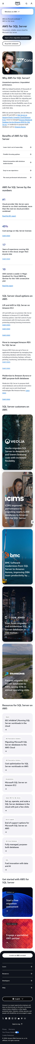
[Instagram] (12, 1019)
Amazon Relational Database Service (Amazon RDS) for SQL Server (17, 122)
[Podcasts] (22, 1019)
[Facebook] (6, 1019)
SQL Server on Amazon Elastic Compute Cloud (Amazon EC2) (16, 117)
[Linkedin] (9, 1019)
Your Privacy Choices (8, 1032)
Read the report (7, 286)
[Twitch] (15, 1019)
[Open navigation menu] (3, 3)
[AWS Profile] (31, 4)
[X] (3, 1019)
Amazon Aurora (20, 127)
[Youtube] (18, 1019)
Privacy (4, 1029)
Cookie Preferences (8, 1035)
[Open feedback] (33, 522)
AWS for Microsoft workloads (11, 19)
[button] (12, 11)
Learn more (6, 236)
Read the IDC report (9, 216)
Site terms (12, 1029)
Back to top (16, 1024)
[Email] (25, 1019)
